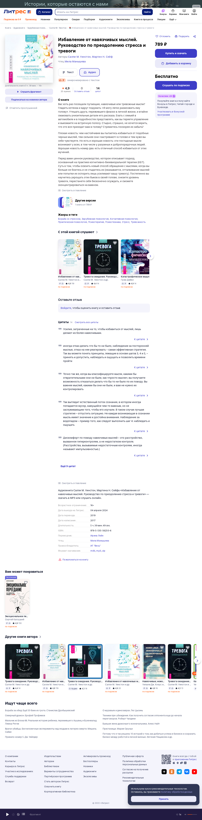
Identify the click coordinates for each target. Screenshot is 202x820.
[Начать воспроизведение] (7, 814)
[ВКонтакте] (186, 771)
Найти (147, 12)
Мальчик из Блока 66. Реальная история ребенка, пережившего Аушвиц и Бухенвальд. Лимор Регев (51, 722)
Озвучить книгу (52, 786)
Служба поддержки (15, 776)
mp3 (98, 550)
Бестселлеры (90, 761)
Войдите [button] (66, 308)
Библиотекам (51, 766)
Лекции (161, 19)
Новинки (45, 19)
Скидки (76, 19)
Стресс (126, 222)
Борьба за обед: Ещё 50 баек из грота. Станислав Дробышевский (40, 710)
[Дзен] (164, 771)
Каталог (46, 12)
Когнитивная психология (124, 218)
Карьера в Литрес (15, 766)
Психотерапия (96, 222)
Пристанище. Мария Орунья (118, 728)
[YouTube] (194, 771)
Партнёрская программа (58, 776)
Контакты (10, 761)
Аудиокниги (106, 19)
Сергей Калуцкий (14, 619)
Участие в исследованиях (19, 771)
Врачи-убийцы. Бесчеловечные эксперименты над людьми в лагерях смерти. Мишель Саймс (50, 730)
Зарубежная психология (95, 218)
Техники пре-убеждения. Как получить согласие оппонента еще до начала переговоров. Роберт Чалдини (142, 717)
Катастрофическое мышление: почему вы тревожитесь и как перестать (138, 276)
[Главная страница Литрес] (17, 12)
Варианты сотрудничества (59, 771)
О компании (11, 756)
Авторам (49, 761)
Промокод (31, 19)
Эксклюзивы (123, 19)
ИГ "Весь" (95, 545)
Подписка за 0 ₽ (12, 19)
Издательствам (52, 756)
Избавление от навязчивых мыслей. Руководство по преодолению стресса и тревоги (69, 276)
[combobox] (98, 12)
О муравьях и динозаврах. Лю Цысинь (123, 710)
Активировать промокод (96, 756)
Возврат (9, 781)
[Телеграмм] (179, 771)
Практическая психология (72, 222)
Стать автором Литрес (56, 781)
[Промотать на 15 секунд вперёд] (18, 814)
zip (103, 550)
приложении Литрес (186, 759)
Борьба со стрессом (69, 218)
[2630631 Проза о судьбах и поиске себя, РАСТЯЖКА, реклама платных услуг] (101, 4)
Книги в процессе (143, 19)
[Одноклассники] (171, 771)
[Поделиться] (195, 36)
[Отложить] (77, 243)
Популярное (61, 19)
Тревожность (138, 222)
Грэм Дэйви (127, 279)
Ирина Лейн (97, 535)
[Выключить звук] (185, 814)
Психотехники (113, 222)
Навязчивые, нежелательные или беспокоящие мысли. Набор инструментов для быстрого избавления (153, 681)
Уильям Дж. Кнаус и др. (153, 684)
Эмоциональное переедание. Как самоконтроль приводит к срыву (17, 616)
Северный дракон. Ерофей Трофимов (25, 715)
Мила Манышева (99, 540)
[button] (66, 89)
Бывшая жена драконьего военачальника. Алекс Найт (131, 723)
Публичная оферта (133, 756)
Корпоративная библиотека (59, 791)
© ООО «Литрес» (101, 803)
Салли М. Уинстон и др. (69, 279)
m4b (92, 550)
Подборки (89, 19)
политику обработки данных (176, 791)
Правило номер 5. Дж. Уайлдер (21, 737)
